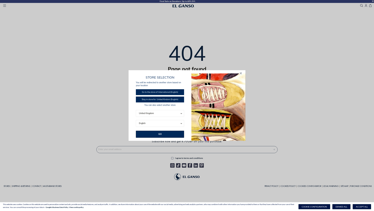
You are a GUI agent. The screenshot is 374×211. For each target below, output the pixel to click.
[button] (314, 206)
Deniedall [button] (341, 206)
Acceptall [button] (362, 206)
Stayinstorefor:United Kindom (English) (160, 100)
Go (160, 134)
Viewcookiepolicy (76, 207)
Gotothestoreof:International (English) (160, 92)
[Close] (241, 73)
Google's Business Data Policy (57, 207)
